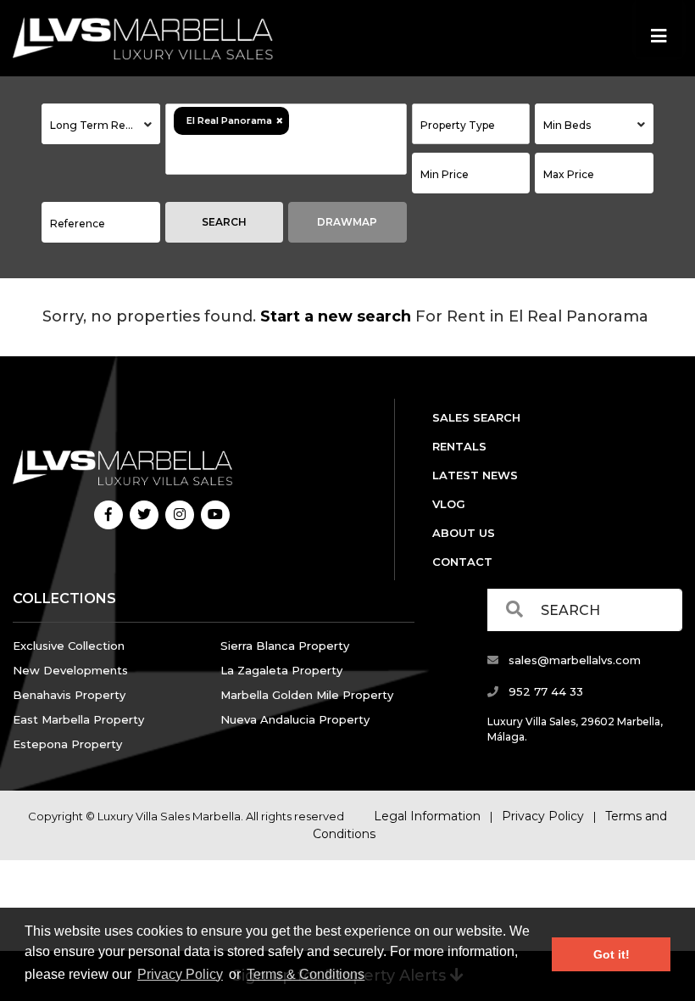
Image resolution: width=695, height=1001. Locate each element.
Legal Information (427, 816)
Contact (462, 561)
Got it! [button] (611, 954)
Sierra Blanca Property (284, 645)
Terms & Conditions (305, 974)
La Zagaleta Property (281, 670)
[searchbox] (267, 154)
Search (224, 221)
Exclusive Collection (69, 645)
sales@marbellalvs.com (573, 660)
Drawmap (347, 221)
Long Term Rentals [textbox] (100, 125)
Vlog (448, 504)
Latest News (475, 475)
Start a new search (335, 316)
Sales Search (476, 417)
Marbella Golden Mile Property (306, 695)
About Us (463, 533)
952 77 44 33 (544, 691)
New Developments (70, 670)
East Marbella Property (78, 719)
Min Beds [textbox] (567, 125)
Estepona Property (67, 744)
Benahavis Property (69, 695)
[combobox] (101, 123)
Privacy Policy (180, 974)
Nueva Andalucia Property (295, 719)
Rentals (459, 446)
